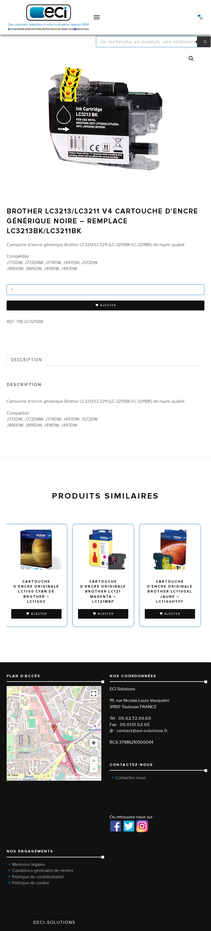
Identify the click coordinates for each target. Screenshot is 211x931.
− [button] (94, 768)
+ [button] (94, 760)
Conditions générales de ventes (42, 870)
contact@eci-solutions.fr (142, 730)
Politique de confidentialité (38, 877)
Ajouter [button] (39, 614)
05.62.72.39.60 (134, 718)
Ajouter (108, 305)
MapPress (72, 778)
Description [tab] (26, 359)
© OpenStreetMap (90, 778)
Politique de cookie (30, 883)
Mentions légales (28, 864)
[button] (191, 58)
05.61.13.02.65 (135, 724)
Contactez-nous (130, 777)
